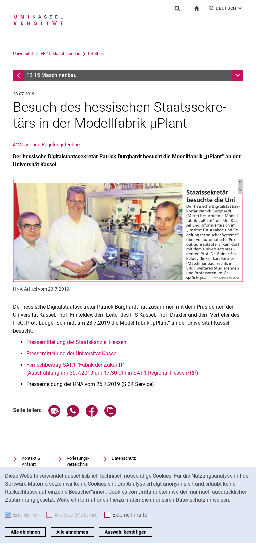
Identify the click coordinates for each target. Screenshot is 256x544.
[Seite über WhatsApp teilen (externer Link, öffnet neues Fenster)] (73, 415)
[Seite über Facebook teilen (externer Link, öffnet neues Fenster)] (92, 415)
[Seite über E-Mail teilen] (54, 415)
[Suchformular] (177, 8)
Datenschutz (124, 458)
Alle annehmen (72, 532)
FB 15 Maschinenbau (60, 53)
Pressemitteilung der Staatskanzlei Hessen (76, 342)
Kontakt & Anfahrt (31, 461)
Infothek (96, 53)
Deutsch (229, 8)
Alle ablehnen (25, 532)
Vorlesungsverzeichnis (78, 461)
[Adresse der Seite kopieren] (110, 415)
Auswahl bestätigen (126, 532)
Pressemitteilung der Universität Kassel (72, 353)
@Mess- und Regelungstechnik (47, 145)
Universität (23, 53)
